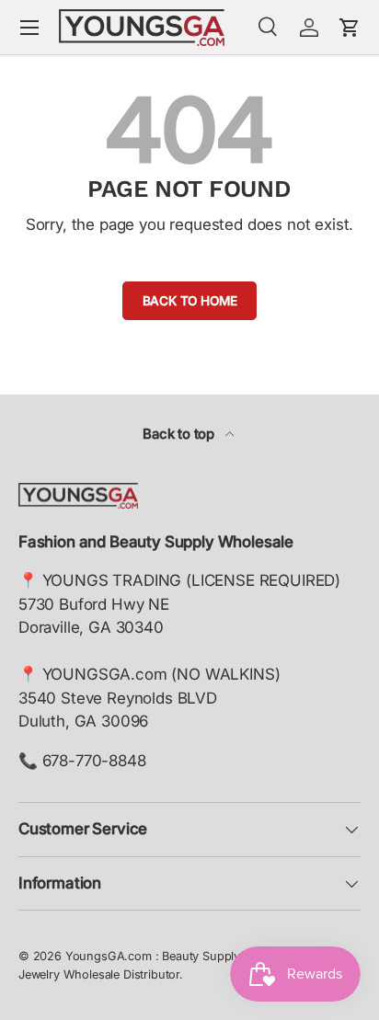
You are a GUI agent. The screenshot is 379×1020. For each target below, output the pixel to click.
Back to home (190, 300)
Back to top (180, 434)
